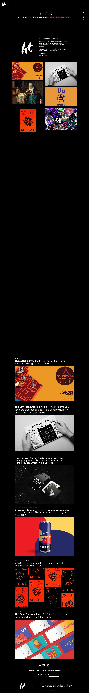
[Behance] (83, 15)
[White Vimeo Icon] (83, 20)
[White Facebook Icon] (83, 17)
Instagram (49, 690)
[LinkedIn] (83, 12)
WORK (43, 665)
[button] (84, 3)
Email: (31, 676)
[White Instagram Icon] (83, 9)
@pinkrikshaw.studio (54, 676)
